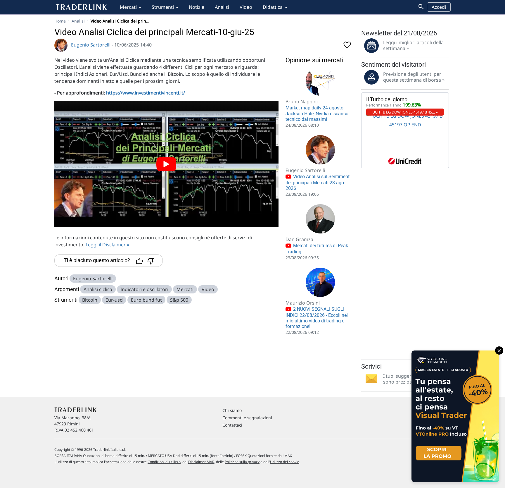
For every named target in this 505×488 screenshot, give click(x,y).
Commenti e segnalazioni (247, 417)
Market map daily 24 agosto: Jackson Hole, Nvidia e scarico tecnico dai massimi (317, 113)
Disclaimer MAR (201, 461)
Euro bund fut (146, 300)
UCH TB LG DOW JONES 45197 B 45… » (405, 112)
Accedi (439, 7)
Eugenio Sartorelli (90, 45)
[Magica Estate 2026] (455, 416)
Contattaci (232, 425)
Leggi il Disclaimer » (107, 244)
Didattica (273, 7)
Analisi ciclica (98, 289)
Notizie (196, 7)
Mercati (128, 7)
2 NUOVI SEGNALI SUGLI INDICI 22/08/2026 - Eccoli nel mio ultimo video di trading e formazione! (317, 317)
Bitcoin (89, 300)
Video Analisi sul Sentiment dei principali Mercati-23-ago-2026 (318, 182)
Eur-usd (114, 300)
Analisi (222, 7)
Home (60, 21)
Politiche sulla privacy (242, 461)
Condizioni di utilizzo (164, 461)
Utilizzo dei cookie (284, 461)
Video (246, 7)
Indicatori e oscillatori (144, 289)
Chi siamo (232, 410)
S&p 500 (179, 300)
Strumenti (163, 7)
